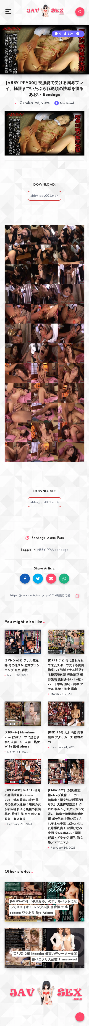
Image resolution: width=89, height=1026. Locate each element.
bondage (61, 550)
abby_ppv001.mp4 (44, 196)
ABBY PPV (45, 550)
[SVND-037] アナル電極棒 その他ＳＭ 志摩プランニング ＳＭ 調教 (22, 665)
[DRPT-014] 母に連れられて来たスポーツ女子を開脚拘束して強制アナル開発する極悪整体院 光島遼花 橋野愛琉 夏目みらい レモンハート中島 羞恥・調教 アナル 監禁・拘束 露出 (66, 675)
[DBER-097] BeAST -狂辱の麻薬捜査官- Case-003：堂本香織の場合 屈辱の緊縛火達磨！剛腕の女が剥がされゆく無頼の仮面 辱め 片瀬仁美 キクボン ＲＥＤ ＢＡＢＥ (23, 804)
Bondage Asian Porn (47, 538)
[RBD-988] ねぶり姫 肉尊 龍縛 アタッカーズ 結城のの (65, 737)
